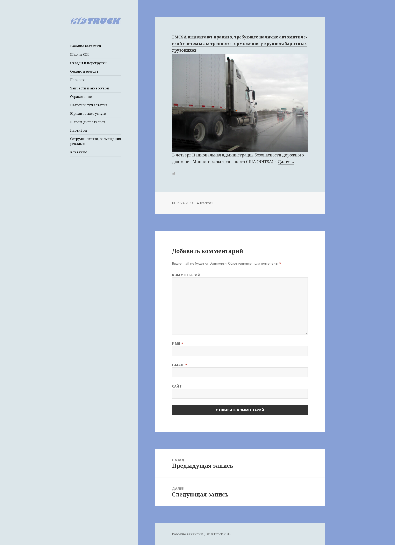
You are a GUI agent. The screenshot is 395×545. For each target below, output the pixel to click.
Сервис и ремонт (84, 71)
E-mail (179, 365)
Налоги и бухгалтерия (88, 105)
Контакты (78, 152)
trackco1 (206, 203)
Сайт (177, 386)
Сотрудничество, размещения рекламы (95, 141)
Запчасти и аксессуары (89, 88)
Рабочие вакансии (85, 46)
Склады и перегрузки (88, 63)
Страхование (81, 96)
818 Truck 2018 (219, 534)
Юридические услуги (88, 113)
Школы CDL (79, 54)
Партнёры (78, 130)
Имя (177, 343)
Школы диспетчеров (87, 122)
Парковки (78, 80)
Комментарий (186, 275)
